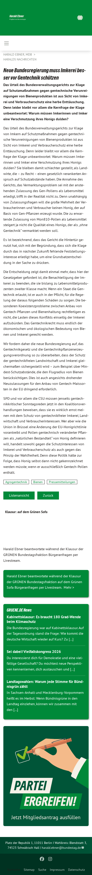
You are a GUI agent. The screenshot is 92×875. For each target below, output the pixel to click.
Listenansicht (19, 495)
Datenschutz (76, 870)
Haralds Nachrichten (19, 59)
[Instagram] (50, 859)
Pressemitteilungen (62, 482)
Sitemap (29, 870)
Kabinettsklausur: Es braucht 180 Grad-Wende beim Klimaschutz (44, 619)
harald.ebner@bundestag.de (61, 848)
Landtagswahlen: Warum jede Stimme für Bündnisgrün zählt (45, 684)
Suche (42, 870)
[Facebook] (42, 859)
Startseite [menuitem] (13, 870)
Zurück (48, 495)
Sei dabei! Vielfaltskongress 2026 (34, 651)
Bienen (38, 482)
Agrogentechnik (16, 482)
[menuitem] (29, 869)
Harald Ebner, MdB (18, 54)
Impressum (57, 870)
